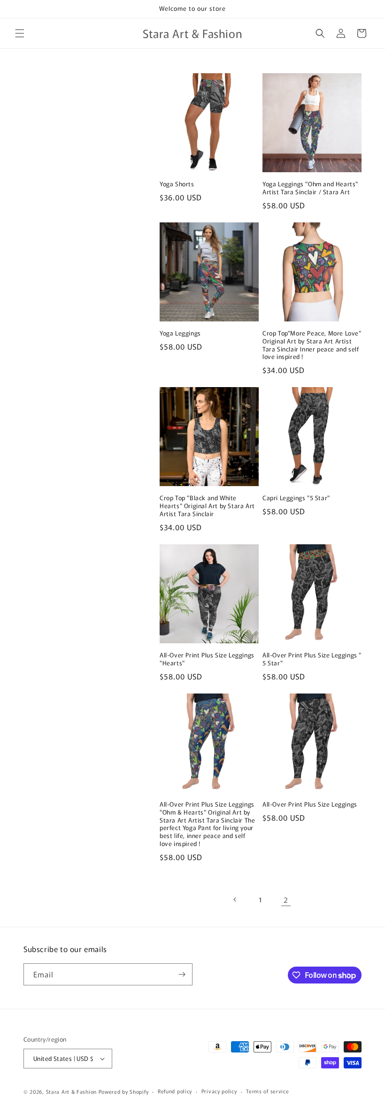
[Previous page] (235, 899)
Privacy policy (219, 1091)
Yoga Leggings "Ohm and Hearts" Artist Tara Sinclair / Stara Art (310, 188)
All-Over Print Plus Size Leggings (309, 804)
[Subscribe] (181, 974)
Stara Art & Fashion (71, 1091)
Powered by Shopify (124, 1091)
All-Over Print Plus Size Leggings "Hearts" (207, 659)
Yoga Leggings (180, 333)
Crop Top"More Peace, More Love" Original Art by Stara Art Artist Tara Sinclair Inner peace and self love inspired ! (312, 345)
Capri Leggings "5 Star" (296, 498)
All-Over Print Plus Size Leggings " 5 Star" (312, 659)
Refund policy (175, 1091)
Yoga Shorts (177, 184)
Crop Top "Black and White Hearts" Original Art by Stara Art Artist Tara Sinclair (207, 506)
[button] (19, 33)
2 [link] (286, 899)
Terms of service (267, 1091)
